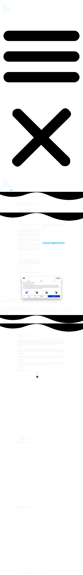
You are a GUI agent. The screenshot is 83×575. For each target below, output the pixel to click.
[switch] (36, 293)
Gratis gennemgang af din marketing (23, 211)
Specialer (3, 180)
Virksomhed (44, 233)
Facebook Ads (5, 5)
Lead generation (6, 9)
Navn (43, 227)
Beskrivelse (44, 237)
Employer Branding (6, 10)
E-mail (43, 230)
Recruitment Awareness (7, 11)
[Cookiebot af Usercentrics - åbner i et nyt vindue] (56, 278)
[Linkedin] (37, 377)
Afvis (29, 296)
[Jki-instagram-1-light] (42, 377)
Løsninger (3, 7)
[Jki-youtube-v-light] (40, 377)
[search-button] (11, 190)
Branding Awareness (7, 8)
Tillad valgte (41, 296)
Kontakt (3, 12)
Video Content (5, 6)
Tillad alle (54, 296)
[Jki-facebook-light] (35, 377)
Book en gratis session (3, 312)
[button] (41, 96)
